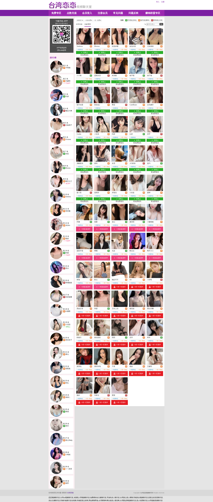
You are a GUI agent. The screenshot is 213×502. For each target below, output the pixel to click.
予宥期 (68, 68)
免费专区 (56, 13)
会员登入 (87, 13)
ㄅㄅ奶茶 (69, 469)
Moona (68, 168)
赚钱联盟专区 (152, 13)
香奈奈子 (69, 340)
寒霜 (67, 411)
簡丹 (67, 426)
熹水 (67, 268)
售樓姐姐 (69, 283)
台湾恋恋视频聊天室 (147, 492)
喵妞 (67, 238)
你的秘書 (69, 297)
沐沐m (68, 225)
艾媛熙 (68, 81)
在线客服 (70, 493)
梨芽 (67, 483)
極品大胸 (69, 111)
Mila (67, 383)
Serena (68, 197)
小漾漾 (68, 324)
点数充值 (72, 13)
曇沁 (67, 354)
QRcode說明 (61, 50)
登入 (157, 2)
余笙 (67, 154)
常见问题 (118, 13)
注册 (162, 2)
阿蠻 (67, 253)
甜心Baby (69, 440)
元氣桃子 (69, 125)
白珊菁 (68, 311)
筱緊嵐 (68, 368)
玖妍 (67, 96)
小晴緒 (68, 454)
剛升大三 (69, 181)
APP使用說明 (61, 48)
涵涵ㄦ (68, 397)
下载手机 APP (61, 21)
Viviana (68, 139)
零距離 (68, 211)
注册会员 (103, 13)
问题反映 (133, 13)
